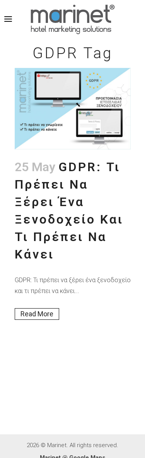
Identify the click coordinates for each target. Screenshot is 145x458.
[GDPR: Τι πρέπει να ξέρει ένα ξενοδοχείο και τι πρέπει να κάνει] (73, 108)
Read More (36, 314)
